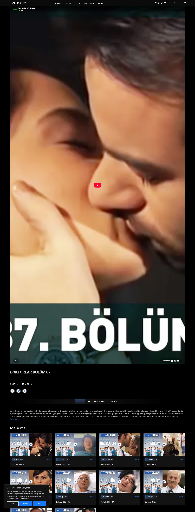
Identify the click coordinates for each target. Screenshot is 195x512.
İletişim (101, 3)
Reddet (25, 503)
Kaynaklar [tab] (113, 401)
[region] (26, 496)
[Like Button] (18, 390)
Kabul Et (39, 503)
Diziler (68, 3)
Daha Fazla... (15, 419)
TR (174, 3)
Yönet (13, 503)
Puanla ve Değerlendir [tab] (96, 401)
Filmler (78, 3)
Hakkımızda (89, 3)
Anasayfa (58, 3)
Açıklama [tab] (80, 401)
